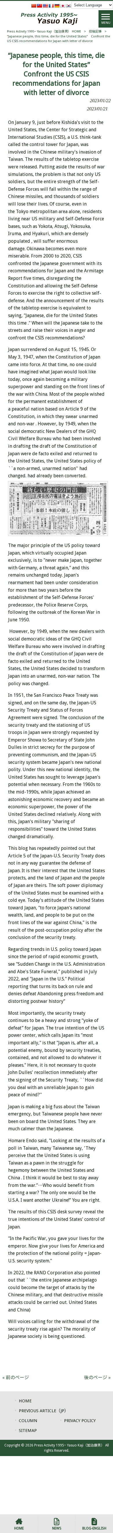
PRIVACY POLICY (80, 1420)
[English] (45, 5)
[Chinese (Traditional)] (39, 5)
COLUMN (28, 1420)
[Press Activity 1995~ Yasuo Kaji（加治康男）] (49, 18)
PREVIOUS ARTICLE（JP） (44, 1410)
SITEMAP (28, 1430)
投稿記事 (95, 31)
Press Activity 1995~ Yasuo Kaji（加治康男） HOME (44, 31)
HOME (25, 1401)
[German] (56, 5)
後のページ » (97, 1377)
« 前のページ (15, 1377)
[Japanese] (62, 5)
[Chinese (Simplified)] (33, 5)
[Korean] (68, 5)
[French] (51, 5)
